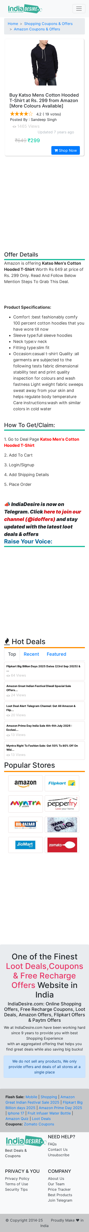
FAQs (52, 1144)
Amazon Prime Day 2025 (60, 1107)
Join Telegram (60, 1200)
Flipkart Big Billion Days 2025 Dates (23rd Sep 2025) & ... (43, 668)
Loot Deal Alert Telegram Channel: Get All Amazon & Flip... (41, 708)
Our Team (56, 1184)
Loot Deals (41, 1118)
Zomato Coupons (39, 1124)
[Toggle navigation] (79, 8)
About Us (56, 1178)
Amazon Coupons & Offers (37, 29)
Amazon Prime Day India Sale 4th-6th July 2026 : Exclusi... (39, 727)
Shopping (49, 1097)
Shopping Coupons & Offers (48, 23)
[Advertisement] (44, 203)
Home (13, 23)
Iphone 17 (16, 1113)
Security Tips (16, 1189)
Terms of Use (16, 1184)
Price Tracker (59, 1189)
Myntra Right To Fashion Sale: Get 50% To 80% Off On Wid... (42, 747)
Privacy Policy (17, 1178)
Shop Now (67, 150)
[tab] (12, 655)
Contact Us (58, 1149)
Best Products (60, 1195)
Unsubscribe (58, 1155)
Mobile (31, 1097)
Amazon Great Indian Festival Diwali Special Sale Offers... (38, 688)
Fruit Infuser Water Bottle (49, 1113)
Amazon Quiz (17, 1118)
